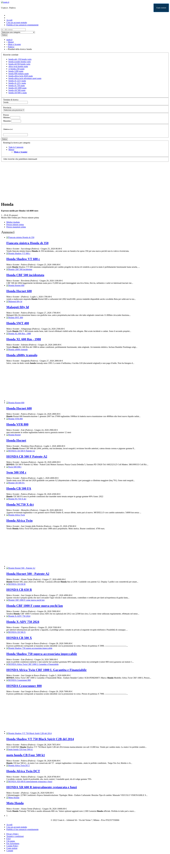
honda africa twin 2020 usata (20, 76)
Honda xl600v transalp (21, 355)
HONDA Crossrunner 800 (24, 686)
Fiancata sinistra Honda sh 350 (27, 243)
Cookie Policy (12, 846)
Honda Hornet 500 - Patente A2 (27, 573)
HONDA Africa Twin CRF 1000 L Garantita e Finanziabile (46, 670)
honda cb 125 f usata (17, 81)
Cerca (4, 35)
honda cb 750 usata (16, 85)
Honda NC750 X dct (20, 504)
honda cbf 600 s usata (17, 93)
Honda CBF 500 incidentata (25, 275)
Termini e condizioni (15, 836)
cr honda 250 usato (16, 69)
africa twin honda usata (18, 66)
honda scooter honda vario (19, 61)
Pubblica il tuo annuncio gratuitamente (22, 25)
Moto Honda (15, 803)
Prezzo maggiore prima (16, 227)
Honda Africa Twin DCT (23, 771)
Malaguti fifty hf (17, 307)
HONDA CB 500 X (19, 638)
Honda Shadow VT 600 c (23, 259)
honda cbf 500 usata (16, 90)
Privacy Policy (12, 834)
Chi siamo (10, 841)
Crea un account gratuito (16, 22)
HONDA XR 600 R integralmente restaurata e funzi (41, 787)
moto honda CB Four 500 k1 (25, 755)
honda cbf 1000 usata (17, 88)
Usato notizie (161, 8)
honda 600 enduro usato (18, 73)
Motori (11, 149)
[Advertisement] (80, 180)
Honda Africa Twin (19, 520)
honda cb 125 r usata (17, 83)
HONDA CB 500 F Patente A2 (26, 456)
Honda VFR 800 (17, 424)
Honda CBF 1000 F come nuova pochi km (34, 605)
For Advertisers (12, 843)
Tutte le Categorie (15, 147)
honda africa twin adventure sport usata (24, 78)
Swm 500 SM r (16, 472)
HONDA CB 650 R (19, 589)
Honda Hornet (16, 440)
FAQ (8, 839)
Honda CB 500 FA (18, 488)
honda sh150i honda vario (19, 64)
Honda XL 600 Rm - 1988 (23, 339)
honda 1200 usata (15, 71)
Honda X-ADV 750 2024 (22, 621)
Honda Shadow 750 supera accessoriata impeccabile (41, 654)
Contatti (9, 850)
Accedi (9, 20)
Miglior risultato (13, 222)
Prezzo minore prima (30, 217)
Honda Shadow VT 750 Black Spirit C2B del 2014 (40, 739)
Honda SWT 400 (17, 323)
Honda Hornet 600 (19, 291)
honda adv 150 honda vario (19, 59)
